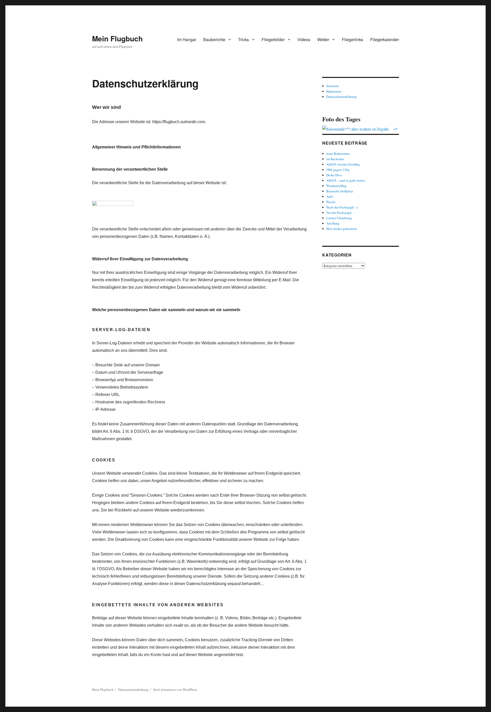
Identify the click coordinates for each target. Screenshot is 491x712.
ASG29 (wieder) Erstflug (343, 164)
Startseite (332, 86)
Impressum (333, 91)
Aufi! (329, 196)
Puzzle (331, 202)
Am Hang (332, 223)
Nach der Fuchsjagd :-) (342, 207)
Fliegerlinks (352, 39)
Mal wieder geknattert (341, 228)
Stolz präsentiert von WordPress (175, 689)
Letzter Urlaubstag (339, 218)
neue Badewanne (338, 153)
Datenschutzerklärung (341, 96)
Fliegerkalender (384, 39)
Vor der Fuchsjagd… (340, 212)
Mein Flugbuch (117, 38)
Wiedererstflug (336, 185)
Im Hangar (186, 39)
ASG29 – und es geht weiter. (345, 180)
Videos (303, 39)
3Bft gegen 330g (338, 169)
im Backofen (335, 159)
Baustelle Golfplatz (339, 191)
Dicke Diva (334, 175)
